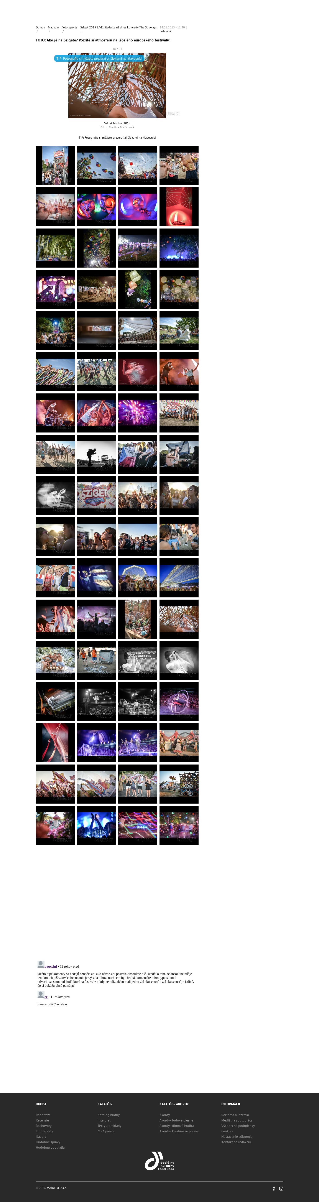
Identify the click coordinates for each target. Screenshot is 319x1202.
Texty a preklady (109, 1125)
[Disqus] (117, 901)
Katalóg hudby (109, 1115)
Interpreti (104, 1120)
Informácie (231, 1104)
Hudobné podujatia (50, 1147)
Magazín (53, 27)
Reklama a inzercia (235, 1115)
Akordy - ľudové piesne (176, 1120)
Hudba (41, 1104)
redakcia (165, 31)
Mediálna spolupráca (237, 1120)
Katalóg (105, 1104)
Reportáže (43, 1115)
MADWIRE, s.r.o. (57, 1188)
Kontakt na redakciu (236, 1142)
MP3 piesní (106, 1131)
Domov (40, 27)
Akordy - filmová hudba (177, 1125)
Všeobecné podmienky (238, 1125)
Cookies (227, 1131)
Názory (41, 1136)
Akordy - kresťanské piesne (179, 1131)
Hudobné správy (48, 1142)
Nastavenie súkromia (236, 1136)
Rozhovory (43, 1125)
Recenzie (42, 1120)
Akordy (165, 1115)
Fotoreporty (69, 27)
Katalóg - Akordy (174, 1104)
